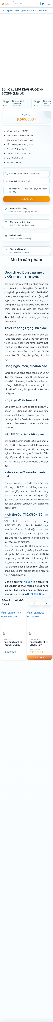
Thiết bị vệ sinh (22, 10)
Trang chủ (8, 10)
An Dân (28, 581)
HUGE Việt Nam (36, 594)
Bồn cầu (36, 10)
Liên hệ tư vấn (26, 199)
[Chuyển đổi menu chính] (49, 4)
